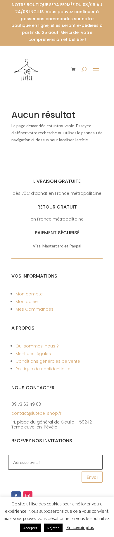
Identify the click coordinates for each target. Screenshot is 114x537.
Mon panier (27, 301)
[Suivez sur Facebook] (16, 496)
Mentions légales (33, 354)
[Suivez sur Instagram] (27, 496)
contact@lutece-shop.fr (36, 413)
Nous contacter (33, 387)
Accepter (30, 528)
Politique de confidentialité (42, 369)
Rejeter (53, 528)
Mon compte (29, 294)
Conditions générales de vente (47, 361)
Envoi (92, 477)
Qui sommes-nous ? (37, 346)
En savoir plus (80, 527)
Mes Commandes (34, 309)
